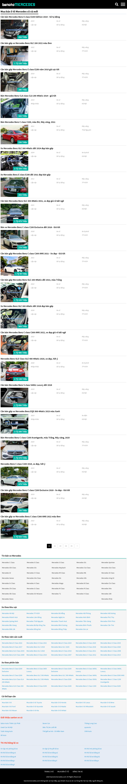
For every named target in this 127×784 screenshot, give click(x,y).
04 (66, 546)
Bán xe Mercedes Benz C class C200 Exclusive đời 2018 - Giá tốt (30, 227)
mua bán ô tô (63, 771)
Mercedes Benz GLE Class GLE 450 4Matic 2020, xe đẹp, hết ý (29, 358)
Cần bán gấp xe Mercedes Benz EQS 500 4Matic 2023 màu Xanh (30, 411)
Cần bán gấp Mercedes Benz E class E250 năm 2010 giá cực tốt (30, 69)
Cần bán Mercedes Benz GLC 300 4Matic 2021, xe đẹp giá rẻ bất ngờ (32, 200)
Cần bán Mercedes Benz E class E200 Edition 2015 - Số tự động (30, 16)
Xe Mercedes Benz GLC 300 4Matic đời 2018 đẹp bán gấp (27, 306)
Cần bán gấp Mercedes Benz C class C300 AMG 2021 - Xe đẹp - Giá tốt (33, 253)
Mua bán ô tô (7, 702)
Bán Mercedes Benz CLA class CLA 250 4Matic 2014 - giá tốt (28, 95)
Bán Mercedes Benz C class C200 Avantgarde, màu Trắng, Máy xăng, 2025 (35, 437)
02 (55, 546)
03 (60, 546)
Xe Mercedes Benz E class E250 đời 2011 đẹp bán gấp (25, 174)
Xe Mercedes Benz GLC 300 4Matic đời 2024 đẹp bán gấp (27, 148)
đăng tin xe (78, 771)
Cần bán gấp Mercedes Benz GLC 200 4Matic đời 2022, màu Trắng (31, 279)
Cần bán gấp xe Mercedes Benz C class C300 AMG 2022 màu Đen (31, 516)
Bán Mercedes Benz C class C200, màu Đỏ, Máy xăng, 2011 (28, 122)
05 (71, 546)
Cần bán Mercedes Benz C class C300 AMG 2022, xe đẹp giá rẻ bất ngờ (33, 332)
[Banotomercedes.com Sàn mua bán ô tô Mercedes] (20, 4)
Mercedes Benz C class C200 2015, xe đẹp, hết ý (23, 463)
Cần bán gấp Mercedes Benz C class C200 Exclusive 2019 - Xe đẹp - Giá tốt (35, 490)
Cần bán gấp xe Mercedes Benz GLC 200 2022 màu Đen (26, 43)
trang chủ (49, 771)
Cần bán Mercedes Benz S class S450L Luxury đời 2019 (26, 385)
